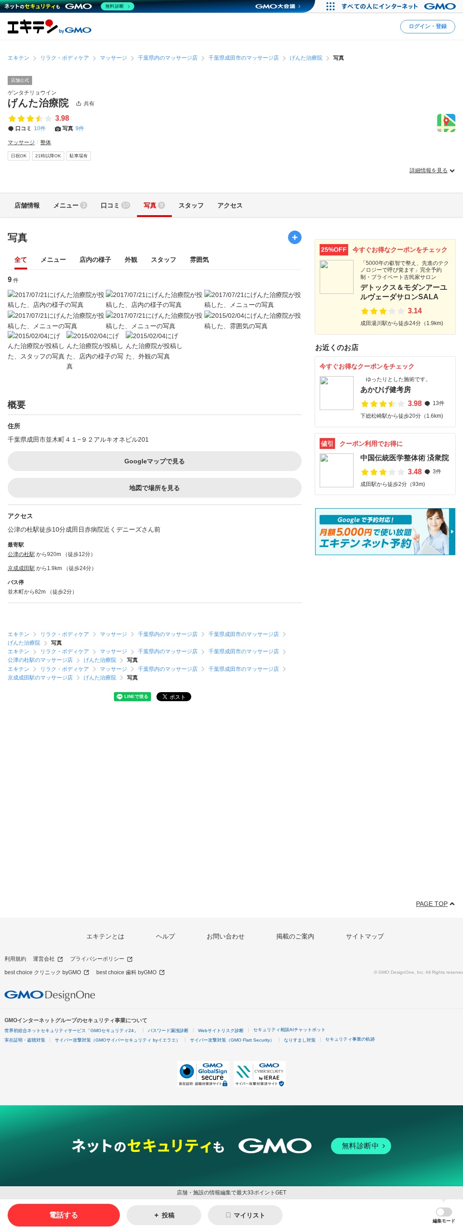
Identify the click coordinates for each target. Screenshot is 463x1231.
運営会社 (44, 959)
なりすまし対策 (300, 1040)
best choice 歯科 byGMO (126, 972)
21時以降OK (48, 155)
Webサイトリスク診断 (221, 1030)
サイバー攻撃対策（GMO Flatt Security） (232, 1040)
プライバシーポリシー (97, 959)
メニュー (53, 259)
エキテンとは (105, 936)
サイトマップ (365, 936)
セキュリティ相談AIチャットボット (289, 1029)
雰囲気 (199, 259)
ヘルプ (165, 936)
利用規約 (15, 959)
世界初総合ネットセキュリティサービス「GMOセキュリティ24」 (71, 1030)
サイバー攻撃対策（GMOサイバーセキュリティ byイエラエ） (117, 1040)
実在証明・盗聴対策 (25, 1040)
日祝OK (19, 155)
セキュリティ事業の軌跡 (350, 1039)
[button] (444, 1215)
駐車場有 (79, 155)
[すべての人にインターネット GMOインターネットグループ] (400, 6)
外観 (131, 259)
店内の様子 (95, 259)
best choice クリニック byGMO (43, 972)
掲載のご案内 (295, 936)
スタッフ (163, 259)
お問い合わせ (226, 936)
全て (20, 259)
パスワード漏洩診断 (168, 1030)
